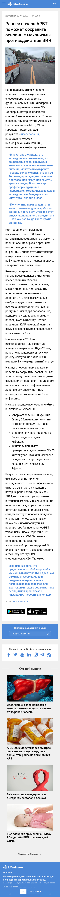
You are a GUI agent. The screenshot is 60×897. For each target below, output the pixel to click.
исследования (30, 134)
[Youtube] (22, 655)
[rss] (49, 655)
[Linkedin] (29, 655)
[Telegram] (42, 655)
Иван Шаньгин (21, 601)
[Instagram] (36, 655)
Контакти (7, 872)
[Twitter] (15, 655)
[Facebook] (9, 655)
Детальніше (35, 891)
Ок (23, 891)
